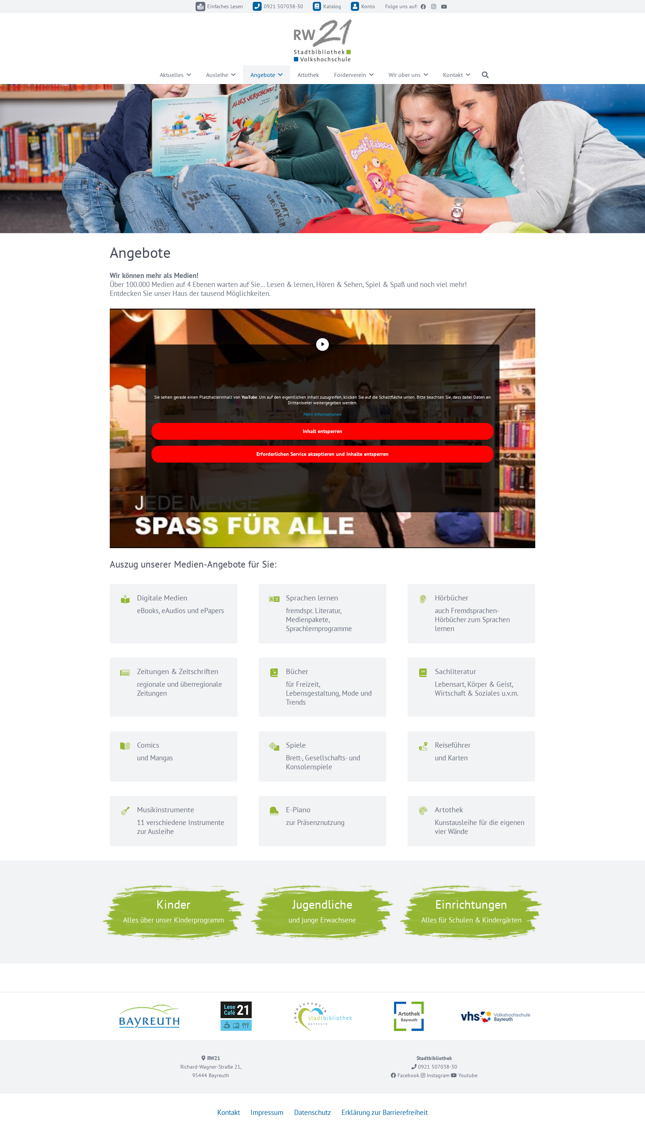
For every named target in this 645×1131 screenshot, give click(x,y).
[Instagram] (434, 6)
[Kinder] (173, 912)
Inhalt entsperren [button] (322, 431)
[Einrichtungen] (471, 912)
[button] (189, 74)
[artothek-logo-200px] (409, 1016)
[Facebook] (423, 6)
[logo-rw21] (322, 40)
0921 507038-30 (437, 1066)
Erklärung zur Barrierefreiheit (385, 1112)
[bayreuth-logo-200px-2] (149, 1016)
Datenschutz (312, 1112)
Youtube (467, 1075)
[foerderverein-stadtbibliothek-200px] (322, 1016)
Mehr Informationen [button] (322, 414)
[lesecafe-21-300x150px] (236, 1016)
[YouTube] (444, 6)
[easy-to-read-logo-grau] (200, 6)
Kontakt (228, 1112)
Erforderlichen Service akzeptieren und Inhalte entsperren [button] (322, 454)
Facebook (407, 1075)
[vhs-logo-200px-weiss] (495, 1016)
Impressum (266, 1112)
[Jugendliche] (322, 912)
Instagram (437, 1075)
